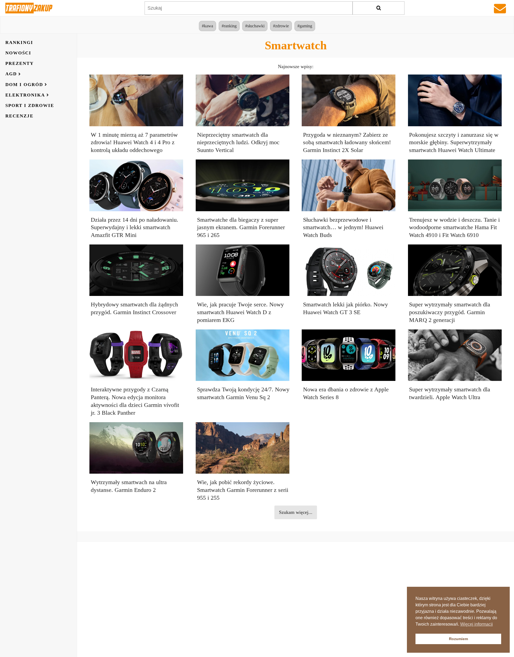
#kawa (207, 26)
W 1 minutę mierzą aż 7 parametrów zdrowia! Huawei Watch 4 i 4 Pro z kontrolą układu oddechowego (134, 142)
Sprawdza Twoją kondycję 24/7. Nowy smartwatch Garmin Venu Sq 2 (243, 393)
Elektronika (25, 95)
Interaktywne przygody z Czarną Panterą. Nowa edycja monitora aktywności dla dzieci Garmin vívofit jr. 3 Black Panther (135, 401)
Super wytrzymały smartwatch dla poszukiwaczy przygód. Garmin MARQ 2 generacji (449, 312)
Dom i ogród (24, 84)
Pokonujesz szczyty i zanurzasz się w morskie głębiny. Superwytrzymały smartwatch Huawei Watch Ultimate (453, 142)
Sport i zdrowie (29, 105)
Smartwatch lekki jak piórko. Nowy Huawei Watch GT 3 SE (345, 308)
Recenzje (19, 115)
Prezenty (19, 63)
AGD (11, 74)
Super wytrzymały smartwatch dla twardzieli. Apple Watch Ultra (449, 393)
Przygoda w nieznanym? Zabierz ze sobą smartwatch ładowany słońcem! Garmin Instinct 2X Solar (347, 142)
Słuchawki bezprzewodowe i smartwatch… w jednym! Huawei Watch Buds (343, 227)
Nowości (18, 52)
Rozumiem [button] (458, 639)
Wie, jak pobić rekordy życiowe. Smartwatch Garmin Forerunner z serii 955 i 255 (242, 490)
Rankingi (19, 42)
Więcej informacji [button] (476, 624)
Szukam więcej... (295, 512)
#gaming (304, 26)
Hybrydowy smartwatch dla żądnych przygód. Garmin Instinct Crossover (134, 308)
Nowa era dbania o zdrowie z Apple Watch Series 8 (346, 393)
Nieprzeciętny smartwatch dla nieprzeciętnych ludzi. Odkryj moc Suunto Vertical (238, 142)
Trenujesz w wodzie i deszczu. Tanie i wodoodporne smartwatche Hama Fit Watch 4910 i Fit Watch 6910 (454, 227)
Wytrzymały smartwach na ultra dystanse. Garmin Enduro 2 (129, 486)
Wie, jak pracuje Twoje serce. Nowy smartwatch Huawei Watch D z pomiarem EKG (240, 312)
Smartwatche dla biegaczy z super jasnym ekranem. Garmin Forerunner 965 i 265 (241, 227)
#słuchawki (254, 26)
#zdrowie (281, 26)
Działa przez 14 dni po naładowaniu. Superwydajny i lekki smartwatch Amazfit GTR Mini (134, 227)
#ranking (229, 26)
